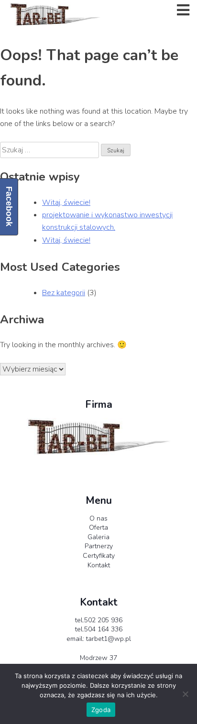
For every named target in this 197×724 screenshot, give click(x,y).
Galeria (98, 537)
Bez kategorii (63, 292)
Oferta (98, 527)
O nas (98, 518)
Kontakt (99, 565)
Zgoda (100, 709)
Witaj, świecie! (66, 202)
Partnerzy (99, 546)
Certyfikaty (99, 555)
